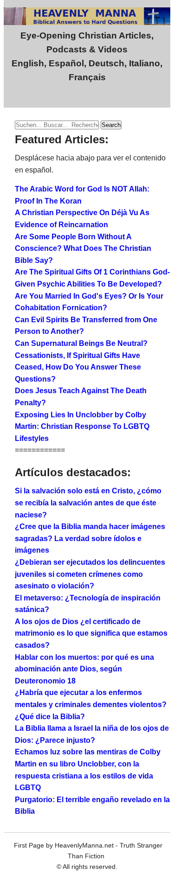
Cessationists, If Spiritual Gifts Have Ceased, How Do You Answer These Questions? (78, 367)
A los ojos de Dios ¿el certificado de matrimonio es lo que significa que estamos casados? (91, 633)
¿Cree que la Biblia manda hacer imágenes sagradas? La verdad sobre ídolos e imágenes (90, 538)
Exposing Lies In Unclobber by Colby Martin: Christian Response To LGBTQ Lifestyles (82, 426)
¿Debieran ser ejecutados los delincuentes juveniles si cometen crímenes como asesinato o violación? (90, 574)
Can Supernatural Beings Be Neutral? (81, 343)
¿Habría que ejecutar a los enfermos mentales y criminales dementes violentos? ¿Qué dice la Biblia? (91, 704)
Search (111, 124)
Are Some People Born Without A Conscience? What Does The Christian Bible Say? (83, 248)
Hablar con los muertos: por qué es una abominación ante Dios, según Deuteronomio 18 (84, 669)
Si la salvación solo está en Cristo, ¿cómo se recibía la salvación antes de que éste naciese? (88, 502)
